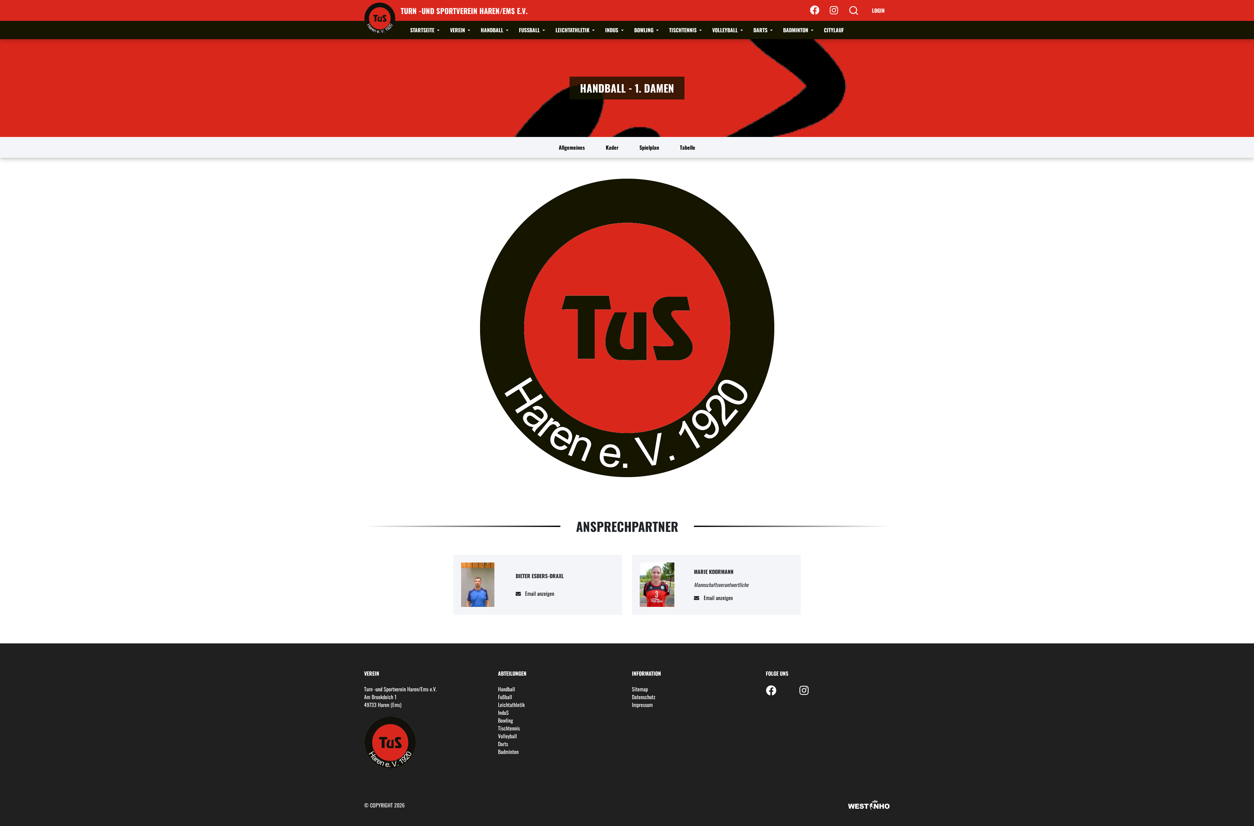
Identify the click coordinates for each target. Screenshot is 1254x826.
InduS (612, 30)
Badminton (796, 30)
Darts (761, 30)
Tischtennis (683, 30)
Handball (493, 30)
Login (878, 10)
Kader (612, 147)
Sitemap (640, 689)
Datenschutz (643, 697)
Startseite (423, 30)
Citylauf (834, 30)
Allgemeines (572, 147)
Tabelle (687, 147)
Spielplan (649, 147)
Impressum (642, 705)
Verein (458, 30)
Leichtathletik (573, 30)
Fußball (530, 30)
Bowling (644, 30)
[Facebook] (815, 10)
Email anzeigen (539, 593)
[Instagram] (834, 10)
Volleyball (725, 30)
